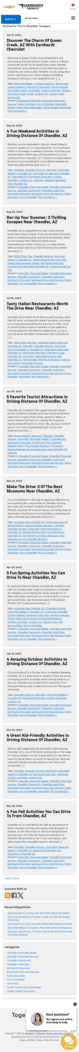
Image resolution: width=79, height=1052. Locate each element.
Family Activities (26, 104)
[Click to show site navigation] (73, 18)
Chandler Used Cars (53, 190)
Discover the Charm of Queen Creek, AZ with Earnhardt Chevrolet (34, 45)
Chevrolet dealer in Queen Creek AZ (34, 84)
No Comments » (18, 111)
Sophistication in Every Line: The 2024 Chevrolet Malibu (39, 913)
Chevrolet (51, 170)
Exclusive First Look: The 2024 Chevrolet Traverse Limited (40, 924)
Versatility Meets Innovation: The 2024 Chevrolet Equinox (40, 928)
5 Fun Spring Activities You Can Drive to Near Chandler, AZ (36, 575)
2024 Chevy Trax (23, 256)
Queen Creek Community (57, 107)
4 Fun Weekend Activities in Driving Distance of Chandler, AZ (37, 133)
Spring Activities (32, 625)
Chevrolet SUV (20, 177)
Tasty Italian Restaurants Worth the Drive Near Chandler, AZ (37, 306)
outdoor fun (41, 94)
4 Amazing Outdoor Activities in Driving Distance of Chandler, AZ (37, 662)
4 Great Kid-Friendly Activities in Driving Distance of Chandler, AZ (38, 738)
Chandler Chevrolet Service (22, 957)
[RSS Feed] (8, 895)
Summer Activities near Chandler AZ (28, 267)
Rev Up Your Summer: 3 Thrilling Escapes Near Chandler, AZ (36, 220)
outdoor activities (51, 90)
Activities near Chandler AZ (29, 522)
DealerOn (30, 1033)
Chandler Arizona (34, 170)
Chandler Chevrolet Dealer (33, 187)
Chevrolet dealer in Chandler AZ (26, 350)
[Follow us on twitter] (21, 895)
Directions (31, 18)
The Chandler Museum (37, 446)
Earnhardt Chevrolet (38, 87)
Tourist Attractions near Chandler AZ (46, 449)
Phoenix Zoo (50, 622)
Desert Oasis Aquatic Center (24, 263)
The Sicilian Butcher (32, 363)
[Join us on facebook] (14, 895)
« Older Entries (11, 878)
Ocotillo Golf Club (41, 443)
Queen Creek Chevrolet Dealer (25, 107)
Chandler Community (29, 190)
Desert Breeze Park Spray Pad (49, 260)
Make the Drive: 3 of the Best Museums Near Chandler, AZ (34, 489)
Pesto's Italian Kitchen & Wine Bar (41, 360)
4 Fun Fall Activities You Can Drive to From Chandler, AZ (39, 814)
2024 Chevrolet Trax (25, 343)
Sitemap (40, 1033)
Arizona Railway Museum (28, 436)
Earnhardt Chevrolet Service (47, 194)
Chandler (19, 170)
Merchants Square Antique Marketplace (39, 619)
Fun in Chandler (45, 104)
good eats (34, 90)
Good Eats (61, 104)
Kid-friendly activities (35, 536)
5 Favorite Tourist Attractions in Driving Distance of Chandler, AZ (37, 399)
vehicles (38, 180)
